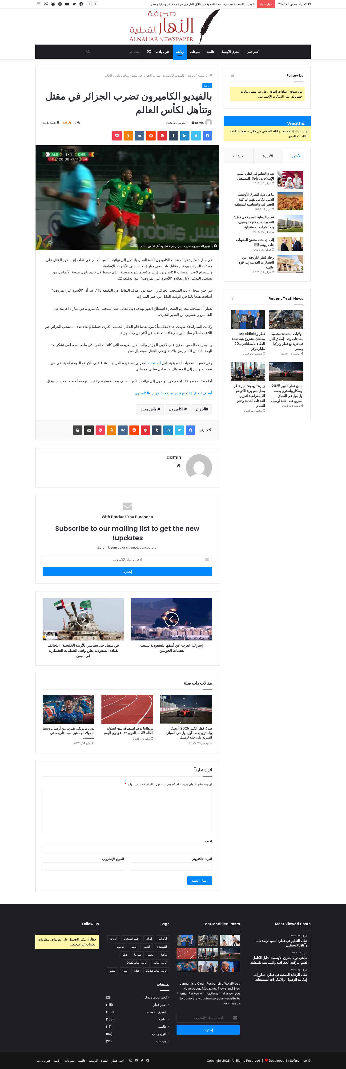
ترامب (120, 946)
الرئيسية (203, 75)
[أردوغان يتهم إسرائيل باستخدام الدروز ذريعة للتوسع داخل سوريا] (230, 966)
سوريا (137, 954)
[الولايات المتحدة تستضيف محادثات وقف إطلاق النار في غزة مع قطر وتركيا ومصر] (286, 319)
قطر (125, 954)
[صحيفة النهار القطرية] (173, 26)
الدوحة (113, 938)
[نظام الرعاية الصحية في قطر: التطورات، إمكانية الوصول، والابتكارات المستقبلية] (290, 223)
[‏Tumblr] (173, 135)
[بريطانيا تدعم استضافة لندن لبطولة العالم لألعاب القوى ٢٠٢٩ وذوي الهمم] (127, 709)
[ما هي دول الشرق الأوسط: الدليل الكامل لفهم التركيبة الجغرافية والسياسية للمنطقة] (290, 201)
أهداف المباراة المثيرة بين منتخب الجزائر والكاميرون (172, 393)
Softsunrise (298, 1060)
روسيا (151, 954)
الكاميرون (176, 409)
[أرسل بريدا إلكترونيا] (193, 122)
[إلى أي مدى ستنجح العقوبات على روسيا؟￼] (290, 244)
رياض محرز (149, 409)
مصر (112, 970)
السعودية (162, 946)
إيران (149, 938)
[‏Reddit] (151, 135)
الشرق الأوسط (230, 52)
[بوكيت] (117, 135)
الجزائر (200, 409)
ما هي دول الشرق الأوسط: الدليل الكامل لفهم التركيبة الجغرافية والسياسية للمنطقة (254, 199)
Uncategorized (156, 997)
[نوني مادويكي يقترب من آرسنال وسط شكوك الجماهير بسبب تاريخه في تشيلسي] (68, 709)
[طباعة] (77, 430)
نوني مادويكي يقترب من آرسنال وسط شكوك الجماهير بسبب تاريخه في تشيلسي (68, 733)
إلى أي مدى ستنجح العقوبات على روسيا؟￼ (255, 242)
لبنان (124, 970)
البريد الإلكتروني (202, 859)
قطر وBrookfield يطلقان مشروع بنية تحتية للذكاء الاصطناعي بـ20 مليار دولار (248, 341)
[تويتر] (196, 135)
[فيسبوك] (207, 135)
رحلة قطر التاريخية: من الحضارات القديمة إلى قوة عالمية (256, 262)
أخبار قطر (253, 52)
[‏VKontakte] (139, 135)
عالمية (211, 52)
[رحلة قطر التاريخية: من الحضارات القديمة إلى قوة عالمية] (290, 264)
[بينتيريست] (162, 135)
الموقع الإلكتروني (113, 859)
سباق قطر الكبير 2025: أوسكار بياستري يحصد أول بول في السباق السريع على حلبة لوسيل (189, 733)
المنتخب (154, 363)
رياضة (180, 52)
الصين (146, 946)
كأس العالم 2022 (156, 970)
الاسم (208, 841)
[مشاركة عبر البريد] (89, 430)
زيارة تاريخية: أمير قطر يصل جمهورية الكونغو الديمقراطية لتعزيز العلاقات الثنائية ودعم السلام (249, 396)
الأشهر (296, 156)
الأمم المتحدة (131, 938)
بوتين (133, 946)
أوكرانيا (162, 938)
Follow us (90, 923)
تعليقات (238, 156)
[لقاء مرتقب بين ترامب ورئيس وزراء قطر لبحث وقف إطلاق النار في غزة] (208, 966)
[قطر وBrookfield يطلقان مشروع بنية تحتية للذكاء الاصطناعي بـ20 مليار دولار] (248, 319)
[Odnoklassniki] (128, 135)
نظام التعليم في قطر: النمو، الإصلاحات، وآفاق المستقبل (255, 176)
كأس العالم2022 (137, 962)
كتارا (136, 970)
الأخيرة (268, 156)
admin (199, 122)
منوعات (195, 52)
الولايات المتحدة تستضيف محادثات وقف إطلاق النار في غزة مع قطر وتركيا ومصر (203, 4)
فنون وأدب (162, 52)
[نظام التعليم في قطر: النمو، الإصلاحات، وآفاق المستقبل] (290, 180)
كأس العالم (160, 962)
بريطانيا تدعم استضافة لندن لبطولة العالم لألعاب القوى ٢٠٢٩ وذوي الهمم (128, 730)
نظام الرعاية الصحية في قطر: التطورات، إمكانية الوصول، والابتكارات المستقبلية (254, 222)
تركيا (164, 954)
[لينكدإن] (184, 135)
